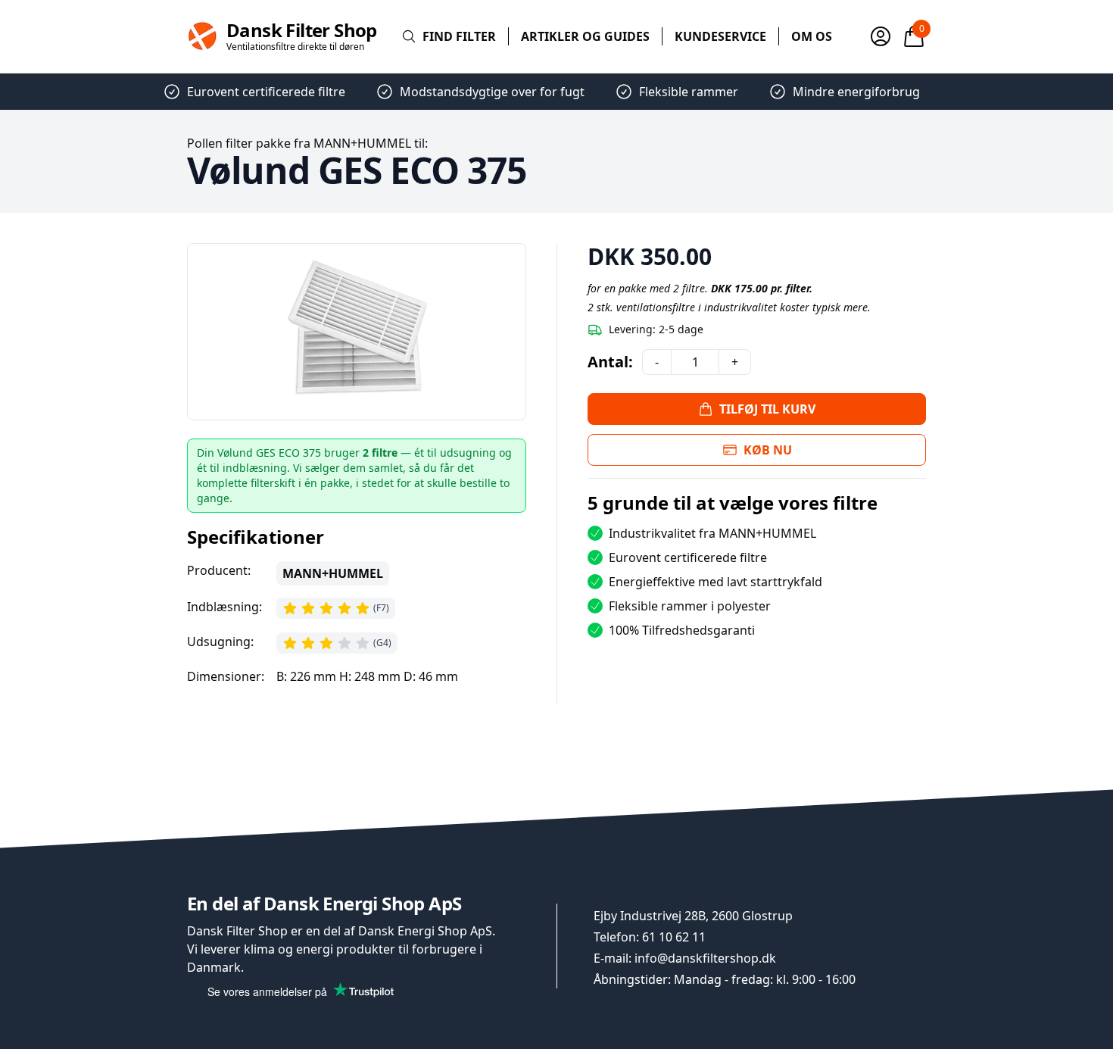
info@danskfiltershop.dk (705, 958)
